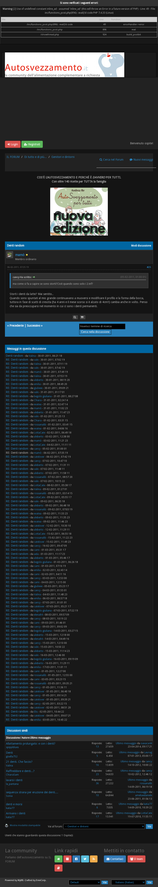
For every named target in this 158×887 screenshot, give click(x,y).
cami (37, 549)
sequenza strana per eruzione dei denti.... (32, 792)
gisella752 (11, 756)
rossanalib (40, 424)
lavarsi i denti (14, 780)
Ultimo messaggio (126, 743)
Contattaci (116, 859)
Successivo (33, 325)
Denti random (14, 355)
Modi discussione (141, 245)
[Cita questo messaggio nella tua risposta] (83, 317)
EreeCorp (41, 880)
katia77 (10, 808)
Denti (9, 752)
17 (97, 816)
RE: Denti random (17, 359)
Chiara (38, 400)
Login (14, 144)
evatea (37, 404)
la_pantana (12, 784)
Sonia (9, 796)
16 (97, 765)
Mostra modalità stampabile (25, 825)
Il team (138, 859)
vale (36, 359)
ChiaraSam (12, 774)
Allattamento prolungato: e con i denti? (30, 743)
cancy (37, 448)
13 (97, 746)
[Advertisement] (79, 110)
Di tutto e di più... (35, 157)
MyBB (20, 880)
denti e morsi (14, 804)
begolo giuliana (43, 396)
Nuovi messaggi (142, 159)
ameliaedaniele (143, 795)
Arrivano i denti (15, 813)
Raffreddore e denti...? (20, 771)
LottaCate (39, 432)
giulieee (38, 388)
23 (97, 774)
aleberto (38, 380)
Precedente (16, 325)
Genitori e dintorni (62, 157)
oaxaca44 (146, 743)
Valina (32, 355)
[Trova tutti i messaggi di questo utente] (75, 317)
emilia (37, 384)
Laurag (148, 752)
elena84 (38, 614)
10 (97, 795)
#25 (149, 267)
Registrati (33, 144)
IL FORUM (13, 157)
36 (97, 783)
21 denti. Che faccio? (19, 761)
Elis (36, 711)
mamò (19, 255)
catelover (39, 456)
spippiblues (12, 747)
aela (36, 554)
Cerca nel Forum (112, 159)
